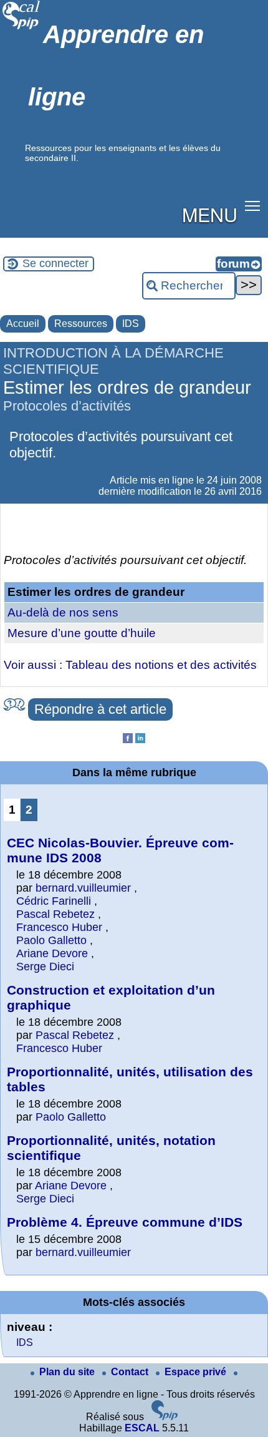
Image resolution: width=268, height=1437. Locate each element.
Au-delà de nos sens (62, 612)
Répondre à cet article (100, 709)
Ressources (80, 323)
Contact (131, 1371)
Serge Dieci (45, 966)
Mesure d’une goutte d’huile (81, 633)
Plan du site (68, 1371)
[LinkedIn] (140, 739)
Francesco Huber (59, 927)
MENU (209, 214)
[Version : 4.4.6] (164, 1416)
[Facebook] (128, 739)
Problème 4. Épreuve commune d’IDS (124, 1222)
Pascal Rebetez (55, 914)
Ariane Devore (52, 953)
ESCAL (142, 1428)
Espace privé (197, 1371)
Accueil (22, 323)
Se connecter (55, 263)
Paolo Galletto (51, 940)
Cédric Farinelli (53, 901)
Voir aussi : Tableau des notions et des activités (130, 664)
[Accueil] (21, 27)
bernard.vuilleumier (83, 888)
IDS (130, 323)
